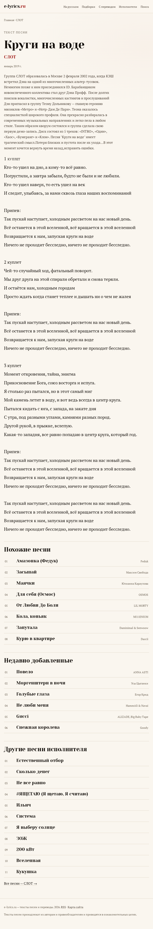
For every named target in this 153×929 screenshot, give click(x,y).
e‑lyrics (14, 6)
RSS (63, 907)
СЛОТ (19, 20)
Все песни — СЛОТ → (20, 883)
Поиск (145, 7)
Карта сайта (75, 907)
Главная (9, 20)
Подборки (88, 7)
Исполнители (128, 7)
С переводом (107, 7)
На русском (71, 7)
